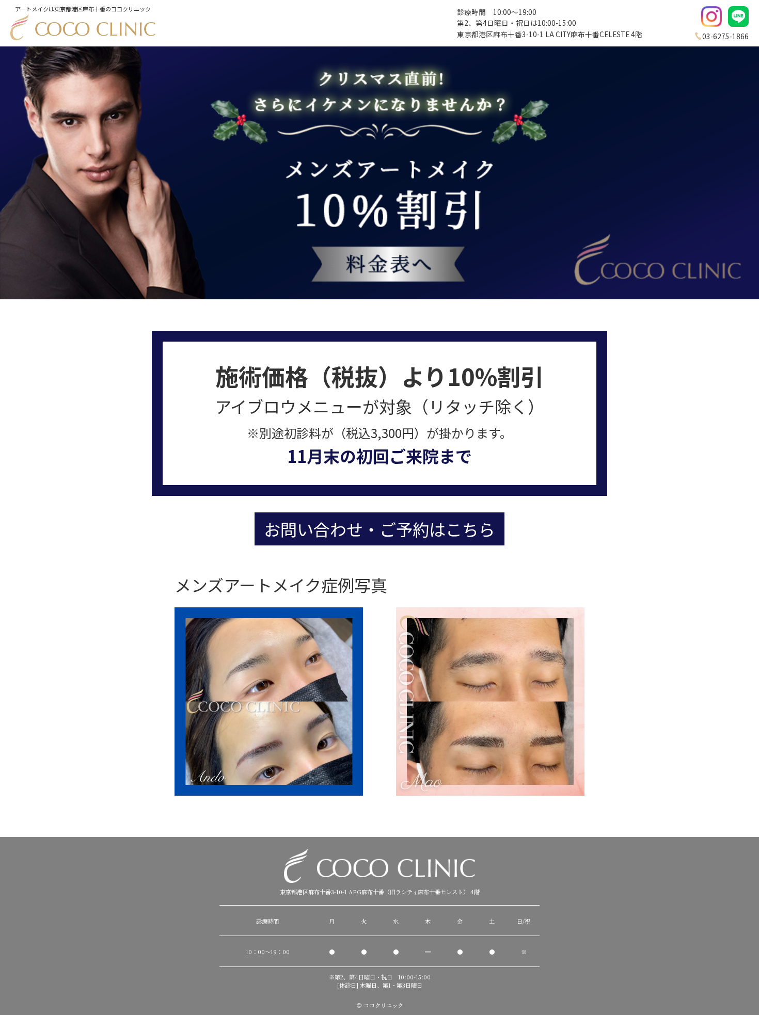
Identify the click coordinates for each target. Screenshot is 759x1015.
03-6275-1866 (725, 36)
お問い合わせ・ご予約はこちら (379, 529)
